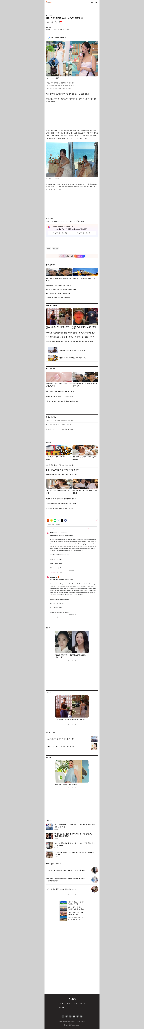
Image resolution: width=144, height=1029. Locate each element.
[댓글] (59, 22)
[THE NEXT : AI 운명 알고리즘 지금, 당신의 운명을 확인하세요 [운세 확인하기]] (72, 256)
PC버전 (83, 1022)
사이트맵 (78, 1022)
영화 (75, 1003)
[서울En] (49, 2)
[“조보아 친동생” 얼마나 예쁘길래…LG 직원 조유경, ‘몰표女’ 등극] (94, 870)
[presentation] (68, 660)
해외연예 (48, 757)
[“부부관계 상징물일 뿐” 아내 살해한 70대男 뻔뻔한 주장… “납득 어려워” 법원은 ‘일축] (94, 879)
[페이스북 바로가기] (63, 1016)
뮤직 (68, 1003)
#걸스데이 (55, 248)
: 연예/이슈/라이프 (53, 864)
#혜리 (48, 248)
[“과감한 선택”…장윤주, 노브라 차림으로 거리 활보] (94, 889)
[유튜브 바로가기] (70, 1016)
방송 (47, 628)
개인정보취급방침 (71, 1022)
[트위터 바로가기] (66, 1016)
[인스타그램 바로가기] (73, 1016)
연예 (47, 15)
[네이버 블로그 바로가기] (81, 1016)
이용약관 (65, 1022)
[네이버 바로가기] (77, 1016)
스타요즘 (51, 15)
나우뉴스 (48, 821)
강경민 (47, 27)
